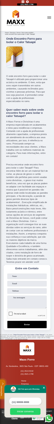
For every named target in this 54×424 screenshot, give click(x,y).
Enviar (27, 324)
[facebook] (27, 1)
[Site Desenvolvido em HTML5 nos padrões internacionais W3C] (25, 418)
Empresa (25, 384)
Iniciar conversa (25, 411)
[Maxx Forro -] (15, 28)
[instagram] (23, 1)
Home (23, 381)
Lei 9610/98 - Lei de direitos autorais (16, 339)
